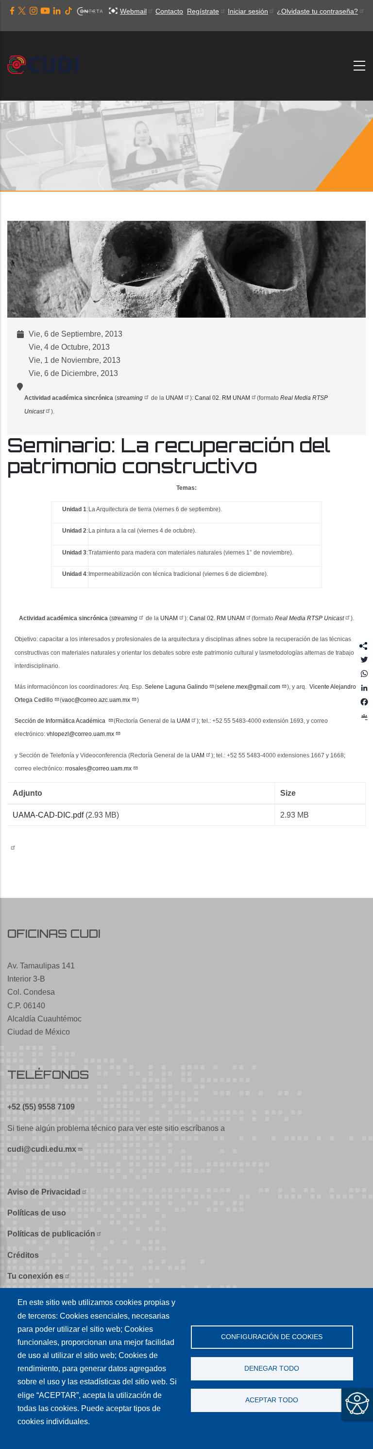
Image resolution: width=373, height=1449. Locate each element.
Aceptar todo (271, 1400)
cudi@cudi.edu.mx (41, 1149)
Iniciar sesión (248, 11)
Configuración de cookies (271, 1337)
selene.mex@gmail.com (248, 686)
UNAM (174, 397)
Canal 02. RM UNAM (222, 397)
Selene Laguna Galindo (176, 686)
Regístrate (203, 11)
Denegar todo (271, 1368)
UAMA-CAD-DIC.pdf (48, 815)
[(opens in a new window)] (12, 11)
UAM (183, 720)
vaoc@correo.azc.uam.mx (96, 700)
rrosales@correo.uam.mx (98, 768)
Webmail (133, 11)
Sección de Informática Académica (61, 720)
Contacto (169, 11)
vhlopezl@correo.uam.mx (80, 734)
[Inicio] (46, 66)
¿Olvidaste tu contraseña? (317, 11)
